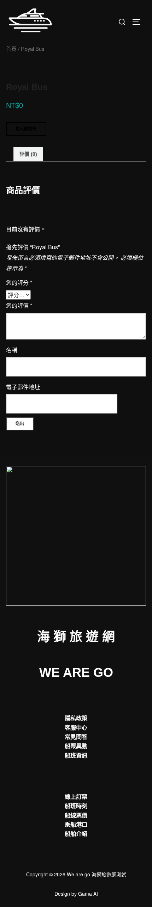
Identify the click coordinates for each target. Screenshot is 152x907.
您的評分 (19, 282)
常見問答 (76, 736)
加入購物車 (26, 129)
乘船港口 (76, 824)
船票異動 (76, 745)
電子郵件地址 (23, 387)
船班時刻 (76, 805)
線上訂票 (76, 796)
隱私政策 (76, 717)
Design (62, 893)
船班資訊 (76, 755)
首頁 (11, 48)
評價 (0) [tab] (28, 154)
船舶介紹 (76, 833)
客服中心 (76, 727)
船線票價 (76, 815)
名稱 (11, 350)
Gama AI (88, 893)
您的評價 (19, 305)
